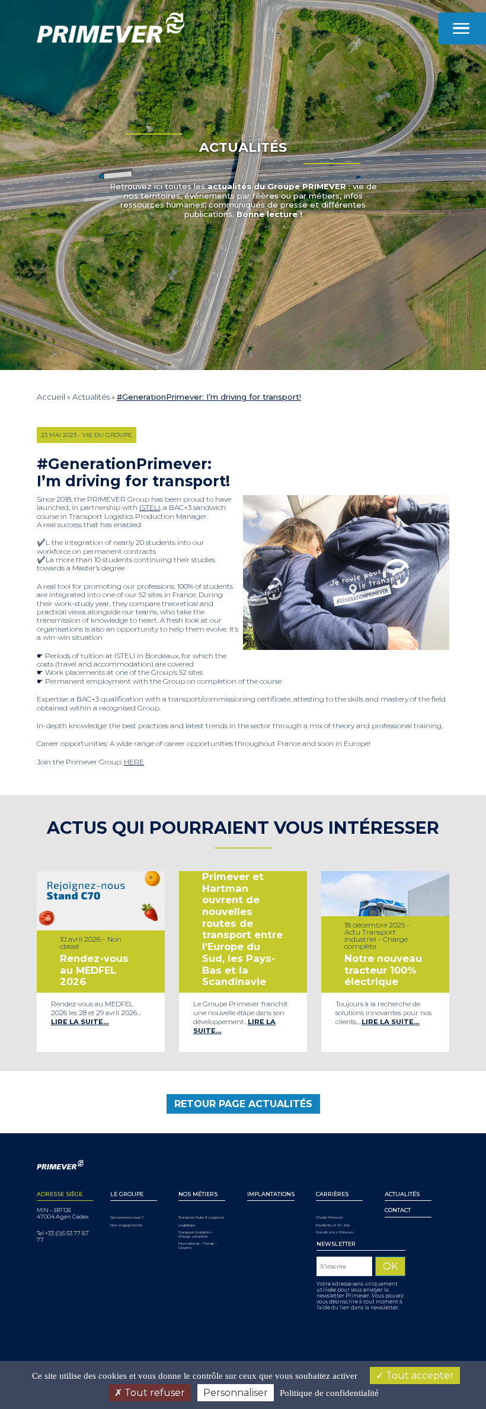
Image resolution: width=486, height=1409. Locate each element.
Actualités (91, 396)
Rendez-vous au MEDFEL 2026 (94, 969)
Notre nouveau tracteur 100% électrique (383, 969)
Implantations (271, 1194)
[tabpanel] (101, 961)
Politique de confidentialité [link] (329, 1393)
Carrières (332, 1194)
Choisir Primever (329, 1218)
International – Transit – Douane (197, 1246)
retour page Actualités (243, 1104)
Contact (398, 1210)
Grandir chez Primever (335, 1233)
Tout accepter (418, 1375)
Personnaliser (235, 1392)
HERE (134, 761)
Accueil (51, 396)
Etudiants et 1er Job (333, 1225)
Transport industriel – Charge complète (195, 1235)
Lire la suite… (80, 1022)
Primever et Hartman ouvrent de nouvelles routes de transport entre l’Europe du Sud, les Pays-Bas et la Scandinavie (242, 929)
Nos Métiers (198, 1194)
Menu (462, 28)
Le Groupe (126, 1194)
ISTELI (149, 507)
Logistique (187, 1225)
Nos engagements (126, 1225)
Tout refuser (153, 1392)
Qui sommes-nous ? (126, 1218)
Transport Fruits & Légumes (201, 1218)
